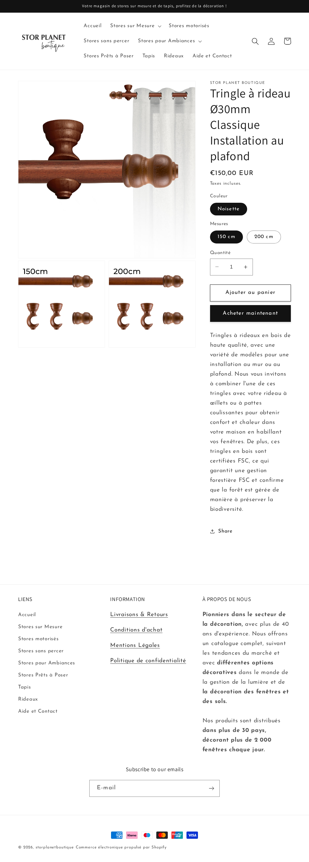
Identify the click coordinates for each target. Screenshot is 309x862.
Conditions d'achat (136, 630)
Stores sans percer (41, 651)
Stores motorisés (38, 638)
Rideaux (28, 699)
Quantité (220, 252)
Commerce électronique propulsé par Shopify (121, 847)
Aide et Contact (38, 711)
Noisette (229, 209)
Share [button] (225, 531)
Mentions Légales (135, 645)
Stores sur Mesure (40, 626)
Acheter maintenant (250, 313)
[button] (135, 26)
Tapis (24, 687)
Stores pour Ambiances (46, 663)
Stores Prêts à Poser (43, 675)
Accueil (27, 614)
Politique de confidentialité (148, 661)
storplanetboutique (55, 847)
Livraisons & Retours (139, 615)
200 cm (263, 236)
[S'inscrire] (211, 788)
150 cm (226, 236)
